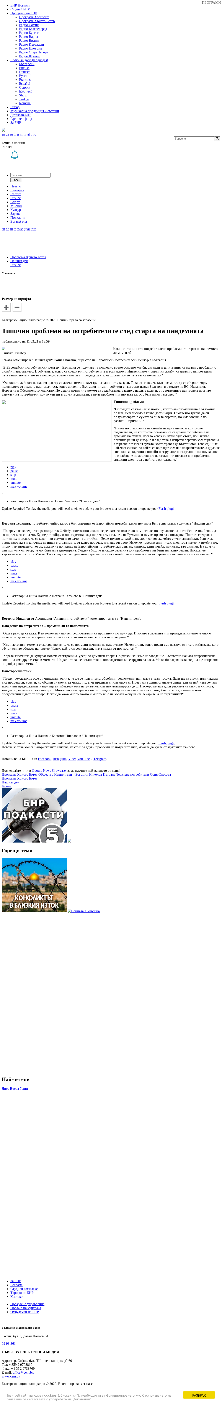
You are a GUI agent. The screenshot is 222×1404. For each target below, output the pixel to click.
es (18, 134)
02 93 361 (9, 1343)
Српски (24, 87)
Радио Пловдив (30, 48)
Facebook (44, 759)
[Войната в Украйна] (84, 911)
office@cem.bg (23, 1372)
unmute (15, 482)
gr (25, 134)
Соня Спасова (160, 774)
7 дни (24, 1088)
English (24, 68)
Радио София (29, 25)
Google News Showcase (49, 770)
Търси (16, 180)
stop (13, 475)
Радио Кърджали (31, 44)
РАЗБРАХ (199, 1395)
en (3, 134)
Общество (45, 774)
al (28, 134)
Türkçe (24, 99)
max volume (18, 486)
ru (11, 134)
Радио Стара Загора (33, 52)
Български (26, 64)
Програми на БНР (23, 13)
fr (15, 134)
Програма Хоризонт (34, 17)
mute (13, 478)
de (7, 134)
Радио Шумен (29, 56)
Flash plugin (166, 508)
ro (34, 134)
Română (25, 103)
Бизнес (15, 265)
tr (32, 134)
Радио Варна (28, 36)
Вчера (14, 1088)
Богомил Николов (88, 774)
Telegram (99, 759)
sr (21, 134)
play (13, 467)
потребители (139, 774)
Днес (5, 1088)
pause (14, 471)
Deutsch (24, 72)
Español (24, 83)
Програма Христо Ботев (37, 21)
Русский (25, 76)
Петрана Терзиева (116, 774)
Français (25, 79)
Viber (72, 759)
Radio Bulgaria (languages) (29, 60)
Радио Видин (29, 40)
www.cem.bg (11, 1376)
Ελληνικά (25, 91)
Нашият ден (19, 261)
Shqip (23, 95)
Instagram (60, 759)
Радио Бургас (29, 33)
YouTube (83, 759)
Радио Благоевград (33, 29)
